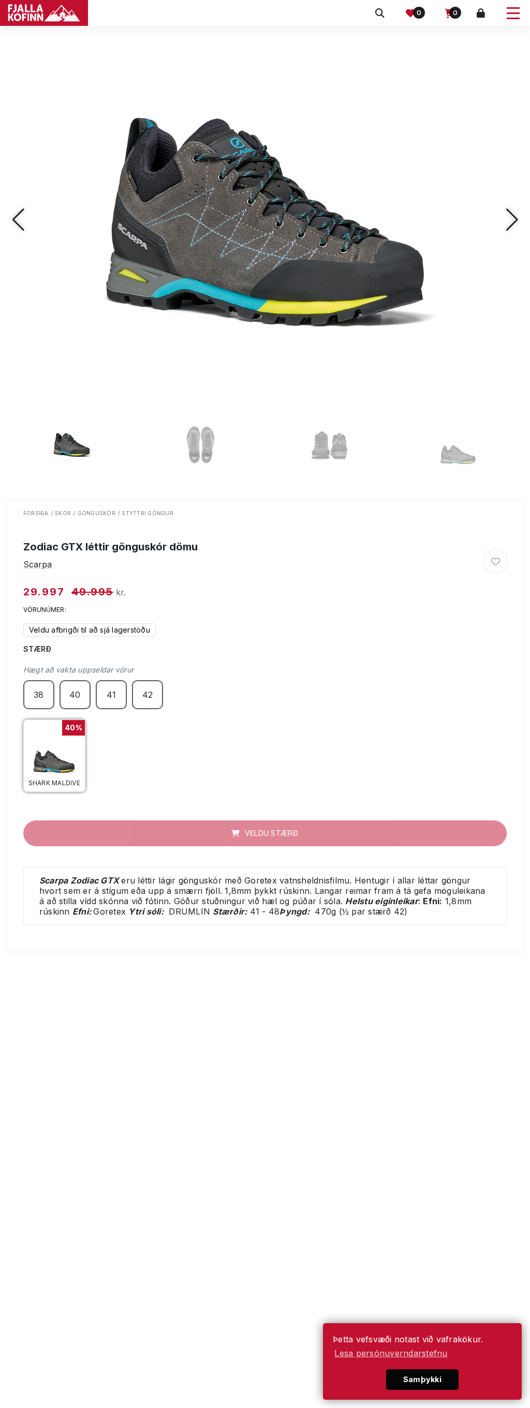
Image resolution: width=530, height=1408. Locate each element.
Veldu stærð (271, 833)
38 (39, 695)
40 (75, 695)
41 (111, 695)
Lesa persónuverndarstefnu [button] (390, 1353)
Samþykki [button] (422, 1379)
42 (147, 695)
